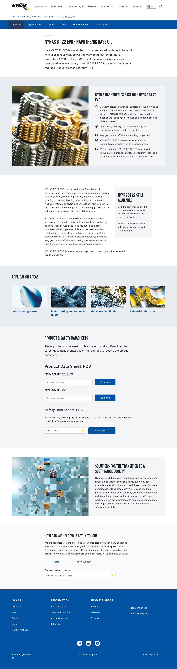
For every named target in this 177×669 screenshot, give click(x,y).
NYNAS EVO (102, 24)
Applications (34, 24)
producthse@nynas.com (57, 421)
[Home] (20, 6)
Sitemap (55, 624)
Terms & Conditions (61, 612)
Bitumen (95, 606)
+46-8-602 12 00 (152, 654)
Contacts (136, 6)
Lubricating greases (24, 311)
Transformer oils (138, 607)
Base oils (95, 612)
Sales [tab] (56, 561)
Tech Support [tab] (84, 561)
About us (39, 6)
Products (55, 6)
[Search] (160, 6)
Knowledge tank (81, 24)
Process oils (97, 618)
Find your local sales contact (57, 570)
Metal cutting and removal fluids (68, 313)
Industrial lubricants (143, 311)
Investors (106, 6)
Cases (50, 24)
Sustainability (74, 6)
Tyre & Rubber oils (139, 613)
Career (121, 6)
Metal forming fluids (103, 311)
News (91, 6)
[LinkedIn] (88, 643)
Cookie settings (20, 630)
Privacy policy (58, 606)
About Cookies (59, 618)
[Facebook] (79, 643)
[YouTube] (97, 643)
